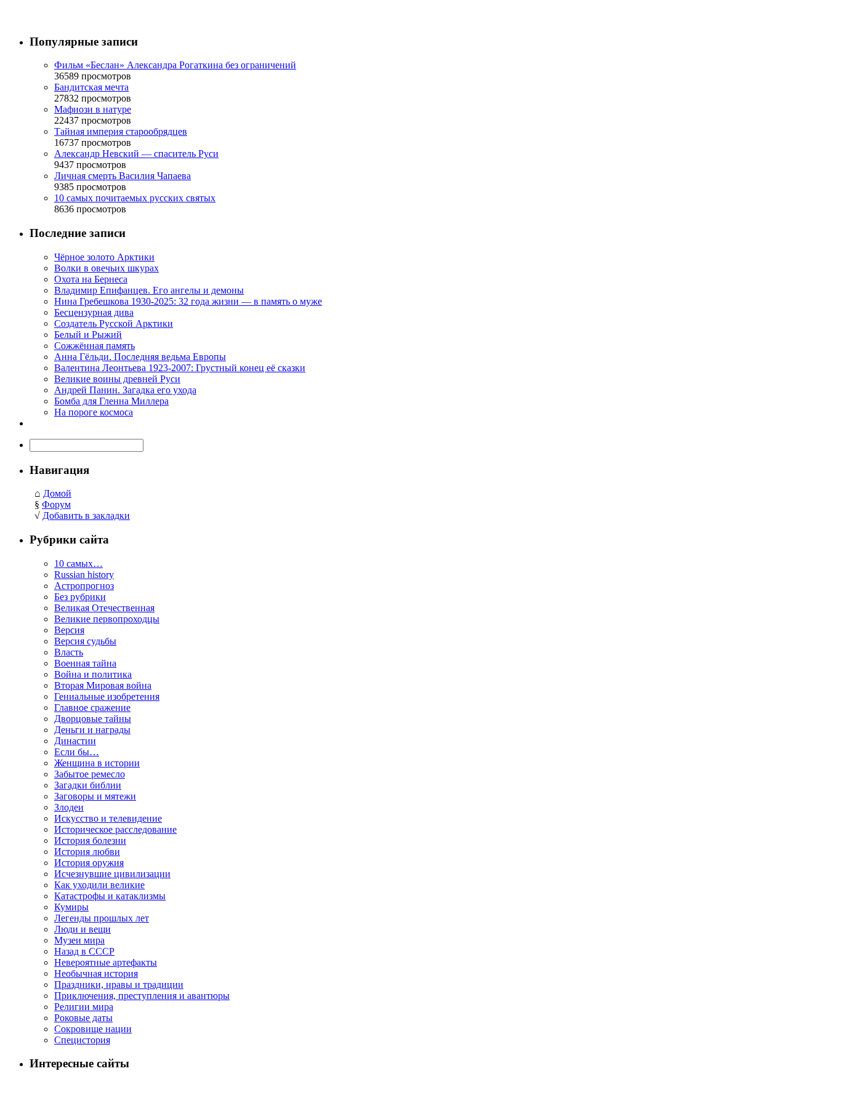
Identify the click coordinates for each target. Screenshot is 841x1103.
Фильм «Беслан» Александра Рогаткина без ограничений (175, 65)
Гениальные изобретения (106, 696)
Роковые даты (83, 1018)
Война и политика (93, 674)
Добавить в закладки (86, 515)
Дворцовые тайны (92, 718)
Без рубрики (80, 597)
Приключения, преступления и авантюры (142, 995)
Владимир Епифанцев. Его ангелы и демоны (149, 290)
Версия (69, 630)
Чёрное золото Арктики (104, 257)
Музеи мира (79, 940)
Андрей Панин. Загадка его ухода (125, 390)
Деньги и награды (92, 729)
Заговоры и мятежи (95, 796)
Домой (57, 493)
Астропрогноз (84, 585)
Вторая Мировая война (102, 685)
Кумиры (71, 907)
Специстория (82, 1040)
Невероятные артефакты (105, 962)
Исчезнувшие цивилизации (112, 873)
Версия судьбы (85, 641)
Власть (68, 652)
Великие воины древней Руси (117, 379)
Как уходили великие (99, 885)
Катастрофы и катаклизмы (110, 896)
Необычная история (96, 973)
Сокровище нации (93, 1029)
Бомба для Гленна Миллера (111, 401)
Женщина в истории (97, 763)
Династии (75, 741)
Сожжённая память (94, 345)
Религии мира (83, 1006)
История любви (87, 851)
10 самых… (78, 563)
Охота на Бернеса (90, 279)
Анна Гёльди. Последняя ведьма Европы (140, 356)
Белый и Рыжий (88, 334)
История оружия (89, 862)
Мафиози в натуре (92, 109)
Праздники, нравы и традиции (118, 984)
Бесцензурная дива (94, 312)
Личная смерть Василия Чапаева (122, 175)
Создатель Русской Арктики (113, 323)
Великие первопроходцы (106, 619)
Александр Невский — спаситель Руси (136, 153)
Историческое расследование (115, 829)
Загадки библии (87, 785)
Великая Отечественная (104, 608)
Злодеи (69, 807)
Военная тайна (85, 663)
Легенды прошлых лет (101, 918)
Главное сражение (92, 707)
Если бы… (76, 752)
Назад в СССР (84, 951)
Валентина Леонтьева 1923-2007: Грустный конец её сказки (179, 368)
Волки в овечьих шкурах (106, 268)
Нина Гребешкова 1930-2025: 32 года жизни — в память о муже (188, 301)
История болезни (90, 840)
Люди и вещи (82, 929)
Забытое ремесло (89, 774)
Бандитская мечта (91, 87)
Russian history (84, 574)
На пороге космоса (93, 412)
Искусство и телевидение (108, 818)
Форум (56, 504)
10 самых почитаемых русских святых (134, 198)
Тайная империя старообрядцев (120, 131)
